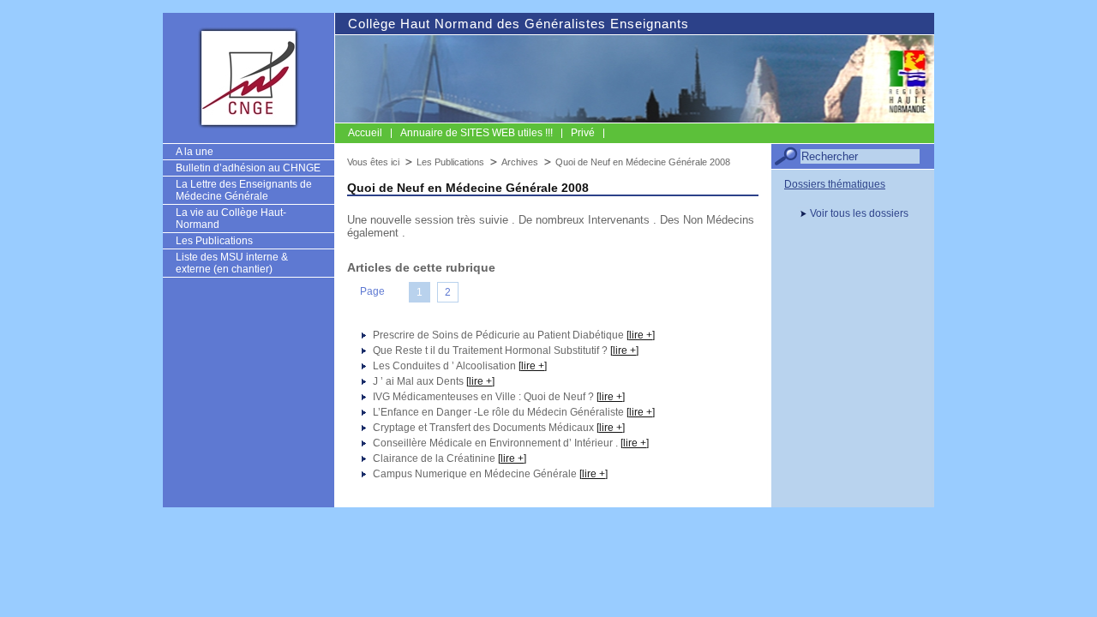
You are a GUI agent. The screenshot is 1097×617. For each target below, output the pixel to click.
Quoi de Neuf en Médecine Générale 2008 (642, 162)
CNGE (248, 77)
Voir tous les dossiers (859, 213)
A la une (194, 152)
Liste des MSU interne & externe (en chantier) (232, 263)
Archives (519, 162)
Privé (583, 133)
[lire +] (640, 335)
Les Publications (214, 241)
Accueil (365, 133)
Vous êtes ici (373, 162)
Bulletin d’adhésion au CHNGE (248, 168)
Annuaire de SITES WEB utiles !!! (476, 133)
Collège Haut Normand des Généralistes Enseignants (518, 23)
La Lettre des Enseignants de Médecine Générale (244, 190)
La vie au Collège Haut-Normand (231, 219)
